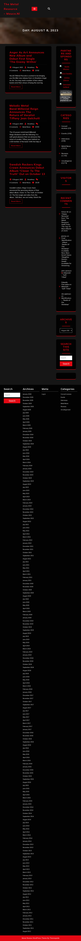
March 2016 (27, 760)
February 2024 (27, 465)
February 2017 (27, 726)
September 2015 (28, 779)
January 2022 (27, 543)
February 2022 (27, 540)
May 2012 (26, 903)
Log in (44, 394)
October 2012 (27, 888)
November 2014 (28, 810)
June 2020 (26, 602)
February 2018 (27, 689)
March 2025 (27, 425)
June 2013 (26, 863)
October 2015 (27, 776)
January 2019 (27, 655)
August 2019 (27, 633)
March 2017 (27, 723)
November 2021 (28, 549)
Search (66, 364)
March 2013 (27, 872)
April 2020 (26, 608)
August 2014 (27, 819)
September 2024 (28, 444)
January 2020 (27, 617)
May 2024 (26, 456)
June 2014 (26, 826)
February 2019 (27, 652)
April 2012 (26, 906)
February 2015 (27, 801)
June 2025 (26, 416)
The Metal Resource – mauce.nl (12, 9)
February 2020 (27, 614)
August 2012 (27, 894)
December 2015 (28, 770)
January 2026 (27, 394)
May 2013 (26, 866)
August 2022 (27, 521)
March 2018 (27, 686)
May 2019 (26, 642)
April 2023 (26, 496)
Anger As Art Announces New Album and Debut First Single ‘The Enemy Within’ (26, 57)
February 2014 (27, 838)
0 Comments (13, 70)
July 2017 (26, 711)
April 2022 (26, 534)
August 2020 (27, 596)
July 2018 (26, 673)
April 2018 (26, 683)
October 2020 (27, 590)
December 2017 (28, 695)
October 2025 (27, 403)
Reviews (64, 153)
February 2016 (27, 763)
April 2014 (26, 832)
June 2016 (26, 751)
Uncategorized (65, 410)
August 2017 (27, 708)
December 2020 (28, 583)
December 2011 (28, 919)
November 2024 (28, 437)
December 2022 (28, 509)
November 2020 (28, 586)
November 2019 (28, 624)
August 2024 (27, 447)
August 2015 (27, 782)
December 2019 (28, 621)
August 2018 (27, 670)
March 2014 (27, 835)
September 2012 (28, 891)
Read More (16, 87)
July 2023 (26, 487)
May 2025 (26, 419)
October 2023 (27, 478)
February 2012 (27, 913)
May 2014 (26, 829)
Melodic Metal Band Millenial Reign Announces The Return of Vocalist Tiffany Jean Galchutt (24, 112)
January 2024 (27, 468)
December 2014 (28, 807)
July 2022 (26, 524)
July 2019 (26, 636)
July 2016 (26, 748)
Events (64, 133)
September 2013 (28, 853)
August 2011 (27, 931)
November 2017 (28, 698)
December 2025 (28, 397)
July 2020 (26, 599)
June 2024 (26, 453)
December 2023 (28, 472)
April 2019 (26, 645)
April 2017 (26, 720)
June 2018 (26, 677)
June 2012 (26, 900)
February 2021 (27, 577)
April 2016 (26, 757)
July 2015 (26, 785)
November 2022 (28, 512)
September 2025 (28, 406)
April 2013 (26, 869)
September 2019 (28, 630)
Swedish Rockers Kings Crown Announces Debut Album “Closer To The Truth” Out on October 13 (27, 169)
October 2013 (27, 850)
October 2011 (27, 925)
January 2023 (27, 506)
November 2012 (28, 885)
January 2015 (27, 804)
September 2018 (28, 667)
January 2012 (27, 916)
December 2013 (28, 844)
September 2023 (28, 481)
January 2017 (27, 729)
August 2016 (27, 745)
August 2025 (27, 410)
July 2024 (26, 450)
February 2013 (27, 875)
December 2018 (28, 658)
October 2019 (27, 627)
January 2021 (27, 580)
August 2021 (27, 559)
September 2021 (28, 555)
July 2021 (26, 562)
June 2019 (26, 639)
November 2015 (28, 773)
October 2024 (27, 441)
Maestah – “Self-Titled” (66, 275)
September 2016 (28, 742)
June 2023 (26, 490)
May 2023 (26, 493)
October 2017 (27, 701)
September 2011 (28, 928)
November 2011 (28, 922)
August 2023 (27, 484)
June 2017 (26, 714)
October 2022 (27, 515)
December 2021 (28, 546)
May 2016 (26, 754)
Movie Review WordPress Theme (34, 938)
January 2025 (27, 431)
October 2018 (27, 664)
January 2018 (27, 692)
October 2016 (27, 739)
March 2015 (27, 798)
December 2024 (28, 434)
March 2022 (27, 537)
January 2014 (27, 841)
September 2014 (28, 816)
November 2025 (28, 400)
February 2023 (27, 503)
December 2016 (28, 732)
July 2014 (26, 822)
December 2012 (28, 881)
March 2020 (27, 611)
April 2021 (26, 571)
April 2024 (26, 459)
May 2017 (26, 717)
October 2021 (27, 552)
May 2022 (26, 531)
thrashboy (30, 67)
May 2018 (26, 680)
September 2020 (28, 593)
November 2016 (28, 735)
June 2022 (26, 527)
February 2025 (27, 428)
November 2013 (28, 847)
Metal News (26, 70)
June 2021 (26, 565)
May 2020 (26, 605)
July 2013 (26, 860)
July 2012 (26, 897)
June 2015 (26, 788)
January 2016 (27, 767)
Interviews (65, 139)
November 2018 (28, 661)
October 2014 (27, 813)
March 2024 (27, 462)
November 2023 (28, 475)
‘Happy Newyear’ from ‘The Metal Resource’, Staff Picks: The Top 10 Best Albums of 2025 (66, 222)
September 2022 (28, 518)
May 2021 (26, 568)
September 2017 (28, 704)
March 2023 (27, 499)
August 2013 (27, 857)
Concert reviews (64, 127)
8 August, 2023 (18, 67)
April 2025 (26, 422)
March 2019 (27, 649)
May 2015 (26, 791)
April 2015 (26, 795)
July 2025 (26, 413)
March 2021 (27, 574)
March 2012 (27, 909)
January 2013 (27, 878)
